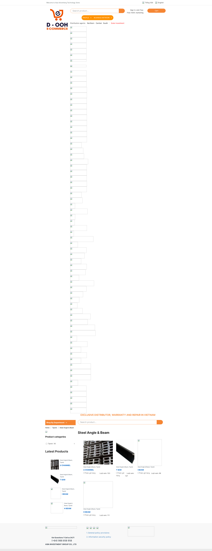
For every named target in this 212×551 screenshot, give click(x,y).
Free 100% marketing (135, 13)
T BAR (62, 480)
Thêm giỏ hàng (90, 473)
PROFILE (86, 18)
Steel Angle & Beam (66, 460)
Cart (156, 11)
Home (47, 428)
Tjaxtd (54, 428)
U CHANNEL (65, 465)
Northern (90, 23)
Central (99, 23)
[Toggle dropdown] (66, 423)
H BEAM (67, 508)
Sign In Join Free (136, 10)
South (105, 23)
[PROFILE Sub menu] (91, 17)
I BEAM (65, 494)
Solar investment (117, 23)
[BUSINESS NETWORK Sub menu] (111, 17)
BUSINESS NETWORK (102, 18)
